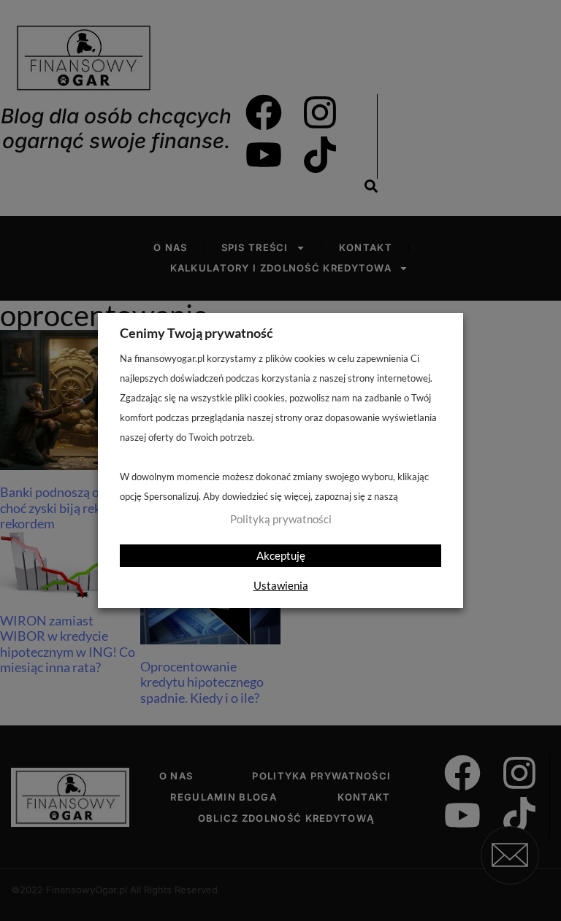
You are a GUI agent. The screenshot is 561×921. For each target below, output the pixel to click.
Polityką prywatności (281, 519)
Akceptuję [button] (280, 555)
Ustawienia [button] (280, 585)
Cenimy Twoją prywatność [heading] (196, 333)
